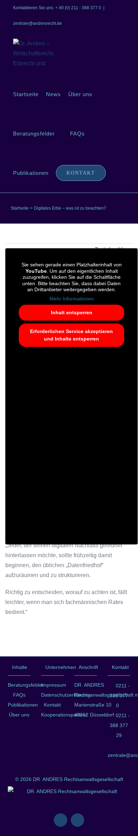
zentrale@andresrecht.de (37, 23)
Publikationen (19, 705)
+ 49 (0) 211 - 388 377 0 (78, 7)
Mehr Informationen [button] (72, 298)
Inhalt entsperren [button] (71, 312)
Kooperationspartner (52, 715)
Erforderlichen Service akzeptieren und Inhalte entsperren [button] (71, 335)
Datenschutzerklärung (52, 695)
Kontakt (52, 705)
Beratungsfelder (19, 685)
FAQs (19, 695)
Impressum (52, 685)
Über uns (19, 715)
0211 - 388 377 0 (120, 695)
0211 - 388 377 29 (120, 725)
